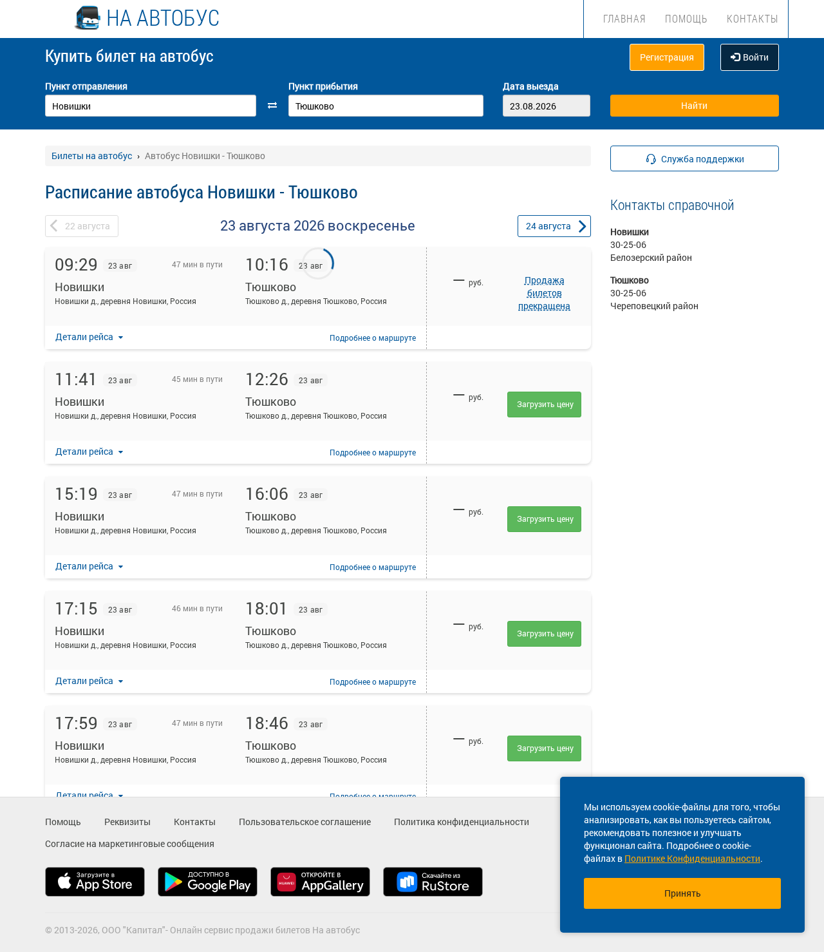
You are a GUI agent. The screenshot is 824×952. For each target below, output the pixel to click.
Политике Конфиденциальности (692, 858)
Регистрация (667, 57)
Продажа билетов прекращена (544, 293)
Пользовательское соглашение (305, 821)
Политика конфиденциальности (461, 821)
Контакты (752, 18)
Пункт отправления (86, 86)
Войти (756, 57)
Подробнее (373, 337)
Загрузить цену (545, 404)
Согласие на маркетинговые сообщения (129, 843)
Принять (682, 893)
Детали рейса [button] (85, 336)
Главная (624, 18)
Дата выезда (531, 86)
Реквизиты (127, 821)
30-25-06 (628, 244)
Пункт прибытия (323, 86)
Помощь (686, 18)
